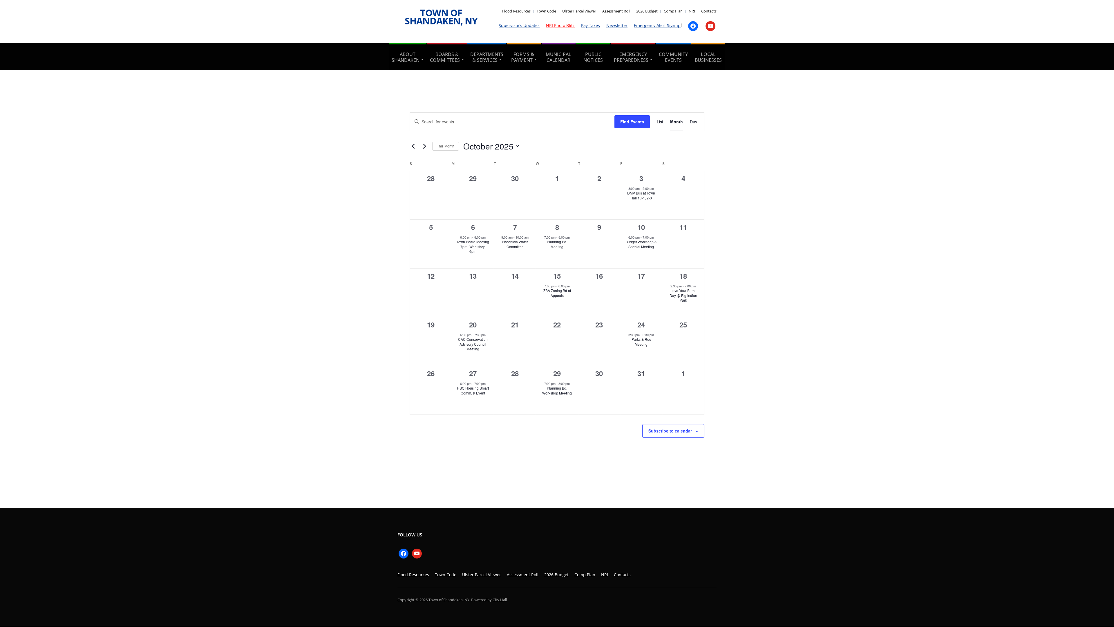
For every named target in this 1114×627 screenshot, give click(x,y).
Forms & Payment (522, 57)
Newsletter (616, 25)
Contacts (709, 11)
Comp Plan (673, 11)
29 (557, 373)
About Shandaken (405, 57)
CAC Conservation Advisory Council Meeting (473, 344)
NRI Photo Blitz (560, 25)
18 (683, 276)
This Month (445, 145)
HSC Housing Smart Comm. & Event (473, 390)
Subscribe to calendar (670, 431)
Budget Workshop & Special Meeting (641, 244)
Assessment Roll (616, 11)
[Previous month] (413, 146)
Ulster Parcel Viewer (579, 11)
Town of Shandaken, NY (441, 16)
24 (641, 324)
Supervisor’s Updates (519, 25)
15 (557, 276)
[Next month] (424, 146)
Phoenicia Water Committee (515, 244)
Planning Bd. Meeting (557, 244)
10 (641, 227)
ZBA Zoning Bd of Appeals (557, 293)
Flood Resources (516, 11)
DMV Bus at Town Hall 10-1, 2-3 (641, 195)
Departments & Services (486, 57)
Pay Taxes (590, 25)
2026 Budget (647, 11)
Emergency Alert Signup (657, 25)
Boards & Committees (445, 57)
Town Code (546, 11)
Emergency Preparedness (631, 57)
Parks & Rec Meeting (641, 342)
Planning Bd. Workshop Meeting (557, 390)
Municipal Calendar (558, 57)
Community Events (673, 57)
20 (473, 324)
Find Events (632, 122)
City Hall (500, 599)
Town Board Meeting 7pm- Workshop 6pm (473, 246)
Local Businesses (708, 57)
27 (473, 373)
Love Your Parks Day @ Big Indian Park (683, 295)
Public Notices (593, 57)
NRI (692, 11)
